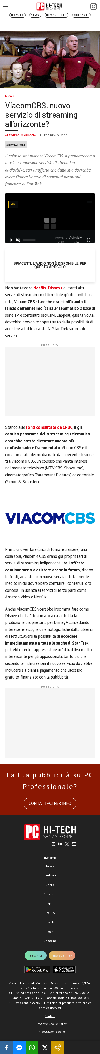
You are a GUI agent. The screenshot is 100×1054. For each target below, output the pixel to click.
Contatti (50, 1016)
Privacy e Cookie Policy (51, 1024)
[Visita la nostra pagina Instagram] (53, 844)
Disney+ (55, 288)
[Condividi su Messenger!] (19, 1047)
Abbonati (81, 15)
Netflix (39, 288)
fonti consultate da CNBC (49, 427)
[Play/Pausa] (11, 240)
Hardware (49, 875)
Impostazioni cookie (51, 1031)
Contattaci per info (50, 803)
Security (50, 913)
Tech (50, 931)
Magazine (49, 941)
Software (50, 894)
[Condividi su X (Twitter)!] (44, 1047)
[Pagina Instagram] (93, 6)
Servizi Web (16, 145)
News (35, 15)
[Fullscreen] (89, 240)
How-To (17, 15)
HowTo (50, 922)
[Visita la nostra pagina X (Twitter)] (67, 844)
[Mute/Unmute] (18, 240)
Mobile (50, 885)
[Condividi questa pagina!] (57, 1047)
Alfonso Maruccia (20, 135)
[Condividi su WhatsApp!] (32, 1047)
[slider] (29, 240)
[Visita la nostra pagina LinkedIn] (60, 844)
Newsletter (56, 15)
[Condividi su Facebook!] (6, 1047)
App (50, 903)
